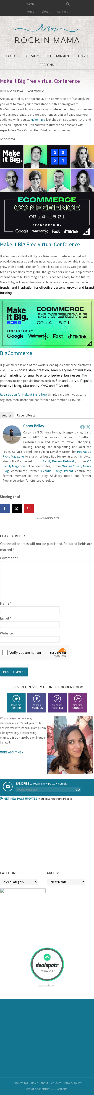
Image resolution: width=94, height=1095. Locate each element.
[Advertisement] (34, 837)
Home (34, 1083)
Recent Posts (26, 415)
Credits (62, 1089)
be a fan (37, 706)
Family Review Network (59, 461)
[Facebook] (82, 427)
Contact (56, 1083)
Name (6, 603)
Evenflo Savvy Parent (57, 471)
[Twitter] (88, 427)
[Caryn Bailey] (12, 442)
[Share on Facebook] (5, 508)
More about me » (11, 752)
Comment (9, 558)
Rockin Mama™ (47, 33)
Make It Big (38, 119)
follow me (16, 706)
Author (6, 415)
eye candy (57, 706)
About (44, 1083)
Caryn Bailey (33, 425)
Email (5, 618)
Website (6, 633)
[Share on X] (17, 508)
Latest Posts (51, 518)
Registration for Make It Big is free (23, 394)
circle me (77, 706)
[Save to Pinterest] (29, 508)
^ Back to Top (20, 1083)
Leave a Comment (36, 90)
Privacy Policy (72, 1083)
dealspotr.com (47, 985)
